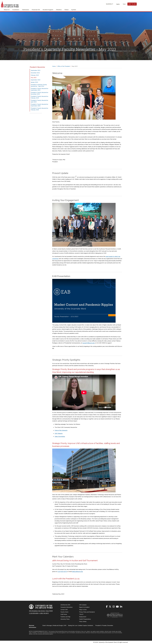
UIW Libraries (83, 605)
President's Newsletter (37, 67)
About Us (7, 9)
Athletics (59, 9)
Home (54, 66)
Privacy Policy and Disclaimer (87, 612)
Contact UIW (64, 609)
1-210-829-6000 (33, 613)
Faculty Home (64, 612)
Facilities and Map (65, 617)
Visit (124, 4)
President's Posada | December (104, 625)
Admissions (25, 9)
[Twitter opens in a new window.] (110, 606)
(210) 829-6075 (62, 571)
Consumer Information (67, 607)
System (73, 9)
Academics (15, 9)
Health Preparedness (85, 619)
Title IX (81, 614)
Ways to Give (83, 609)
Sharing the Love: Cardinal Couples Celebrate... (81, 625)
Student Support (48, 9)
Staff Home (64, 614)
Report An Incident (84, 607)
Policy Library (82, 621)
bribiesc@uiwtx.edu (77, 571)
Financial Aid (36, 9)
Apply (118, 4)
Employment (82, 617)
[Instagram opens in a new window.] (113, 606)
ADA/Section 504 (65, 605)
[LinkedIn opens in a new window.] (121, 606)
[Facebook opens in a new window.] (107, 606)
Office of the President (63, 66)
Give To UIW (132, 4)
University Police (65, 619)
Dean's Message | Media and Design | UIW (54, 625)
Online (66, 9)
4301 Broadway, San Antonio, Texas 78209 (41, 611)
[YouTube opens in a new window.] (117, 606)
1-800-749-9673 (44, 613)
